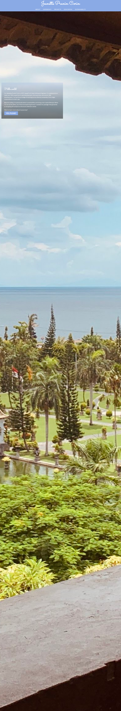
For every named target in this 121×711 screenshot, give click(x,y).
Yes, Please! (11, 113)
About (37, 9)
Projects (57, 9)
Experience (47, 9)
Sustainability (80, 9)
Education (68, 9)
